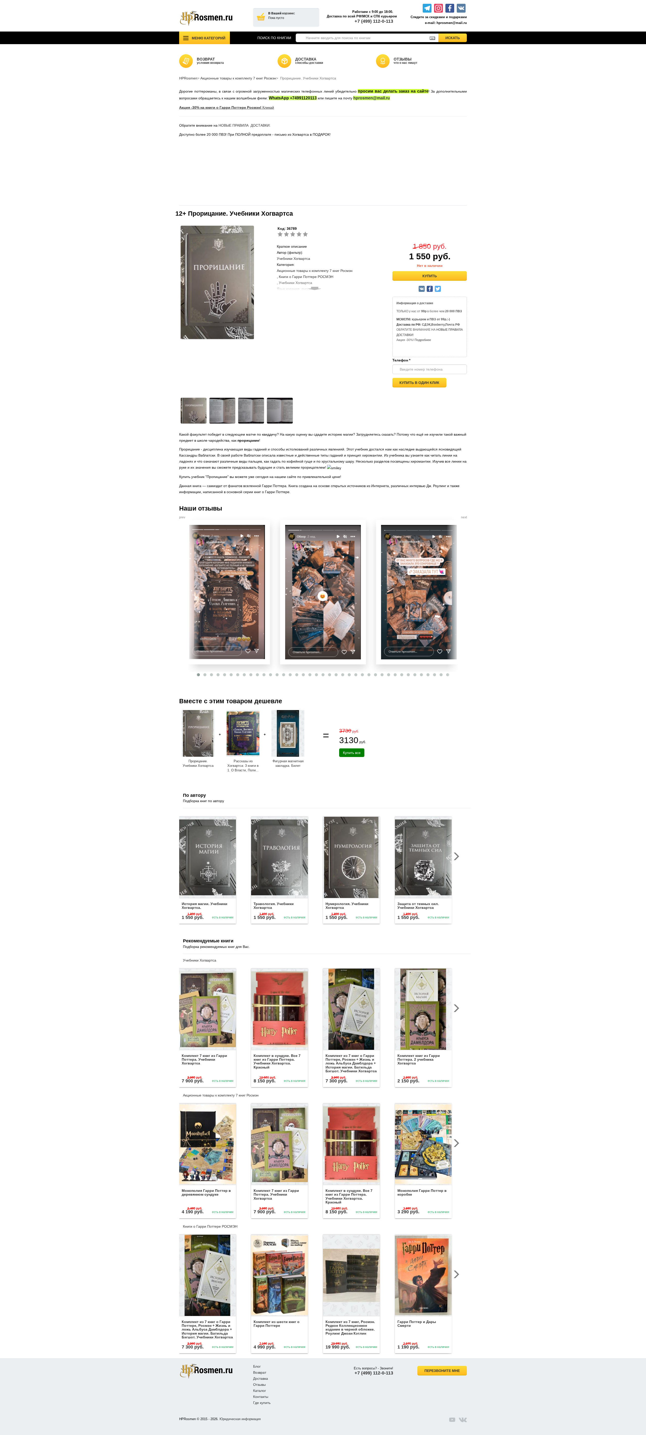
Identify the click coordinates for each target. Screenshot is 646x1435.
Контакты (260, 1397)
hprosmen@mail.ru (371, 98)
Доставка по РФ (408, 324)
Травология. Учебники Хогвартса (274, 906)
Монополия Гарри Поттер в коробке (422, 1192)
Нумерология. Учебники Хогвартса (347, 906)
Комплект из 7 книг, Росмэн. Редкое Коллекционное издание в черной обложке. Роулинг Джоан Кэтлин (350, 1327)
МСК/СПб (403, 319)
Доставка (260, 1378)
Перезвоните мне (442, 1371)
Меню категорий (208, 38)
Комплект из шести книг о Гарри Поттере (277, 1324)
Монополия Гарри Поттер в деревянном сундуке (206, 1192)
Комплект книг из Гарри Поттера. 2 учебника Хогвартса (418, 1059)
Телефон (401, 360)
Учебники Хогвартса (293, 259)
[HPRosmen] (212, 18)
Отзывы (259, 1385)
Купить (429, 276)
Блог (257, 1366)
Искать (456, 38)
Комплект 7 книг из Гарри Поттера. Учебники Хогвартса (204, 1059)
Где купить (262, 1403)
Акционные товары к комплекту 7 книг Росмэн (238, 78)
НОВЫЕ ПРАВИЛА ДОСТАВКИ (244, 125)
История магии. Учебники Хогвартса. (204, 906)
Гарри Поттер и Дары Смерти (416, 1324)
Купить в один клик (419, 383)
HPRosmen (188, 78)
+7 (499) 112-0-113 (374, 21)
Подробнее (423, 340)
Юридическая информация (240, 1419)
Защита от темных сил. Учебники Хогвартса (418, 906)
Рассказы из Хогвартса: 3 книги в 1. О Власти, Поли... (243, 765)
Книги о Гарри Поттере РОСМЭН (306, 277)
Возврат (259, 1372)
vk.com (463, 1420)
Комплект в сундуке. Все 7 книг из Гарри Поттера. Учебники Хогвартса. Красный (277, 1061)
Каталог (259, 1391)
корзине (288, 13)
